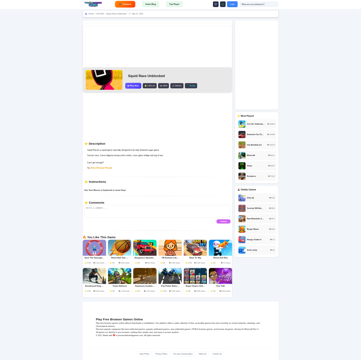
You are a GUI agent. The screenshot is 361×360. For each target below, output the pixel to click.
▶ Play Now (133, 86)
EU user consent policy (183, 354)
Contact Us (217, 354)
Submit (223, 221)
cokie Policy (144, 354)
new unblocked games (180, 329)
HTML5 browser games (202, 329)
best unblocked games (135, 329)
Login (232, 4)
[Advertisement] (157, 46)
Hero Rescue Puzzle (101, 168)
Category (127, 4)
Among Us (239, 329)
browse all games (225, 329)
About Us (202, 354)
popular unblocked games (157, 329)
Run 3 (255, 329)
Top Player (174, 4)
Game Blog (150, 4)
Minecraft (248, 329)
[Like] (216, 4)
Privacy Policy (161, 354)
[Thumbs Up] (223, 4)
